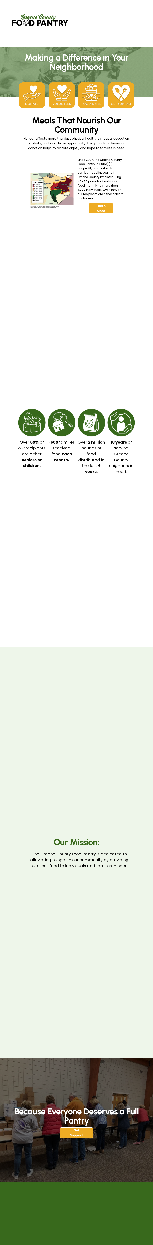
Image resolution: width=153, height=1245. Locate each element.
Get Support (76, 1133)
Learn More (101, 208)
